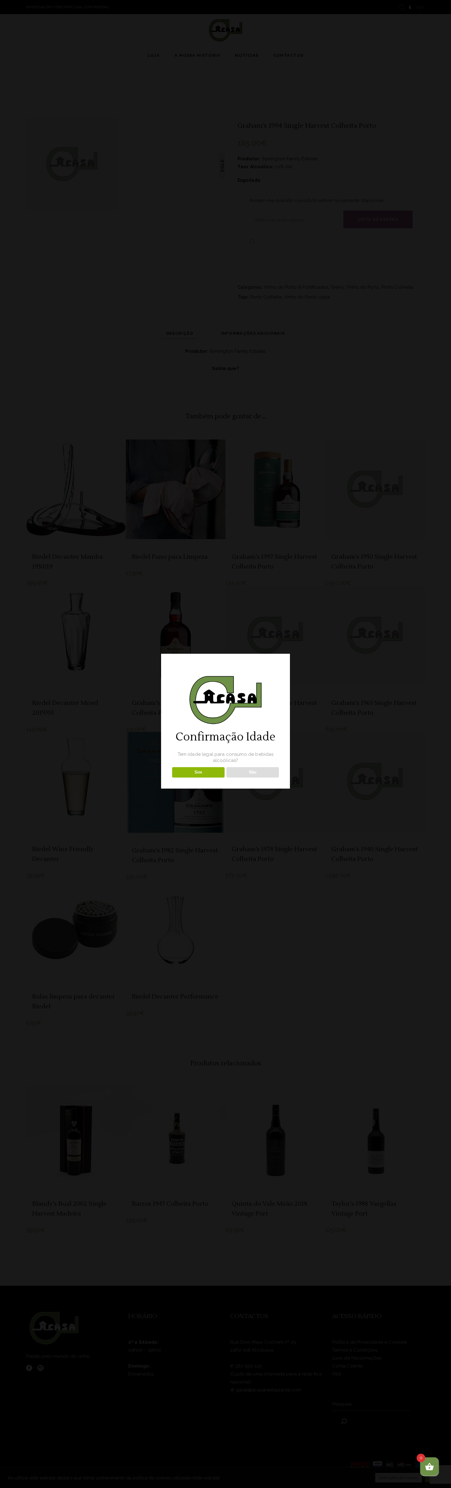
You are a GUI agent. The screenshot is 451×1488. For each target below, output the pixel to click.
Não (252, 772)
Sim (198, 772)
